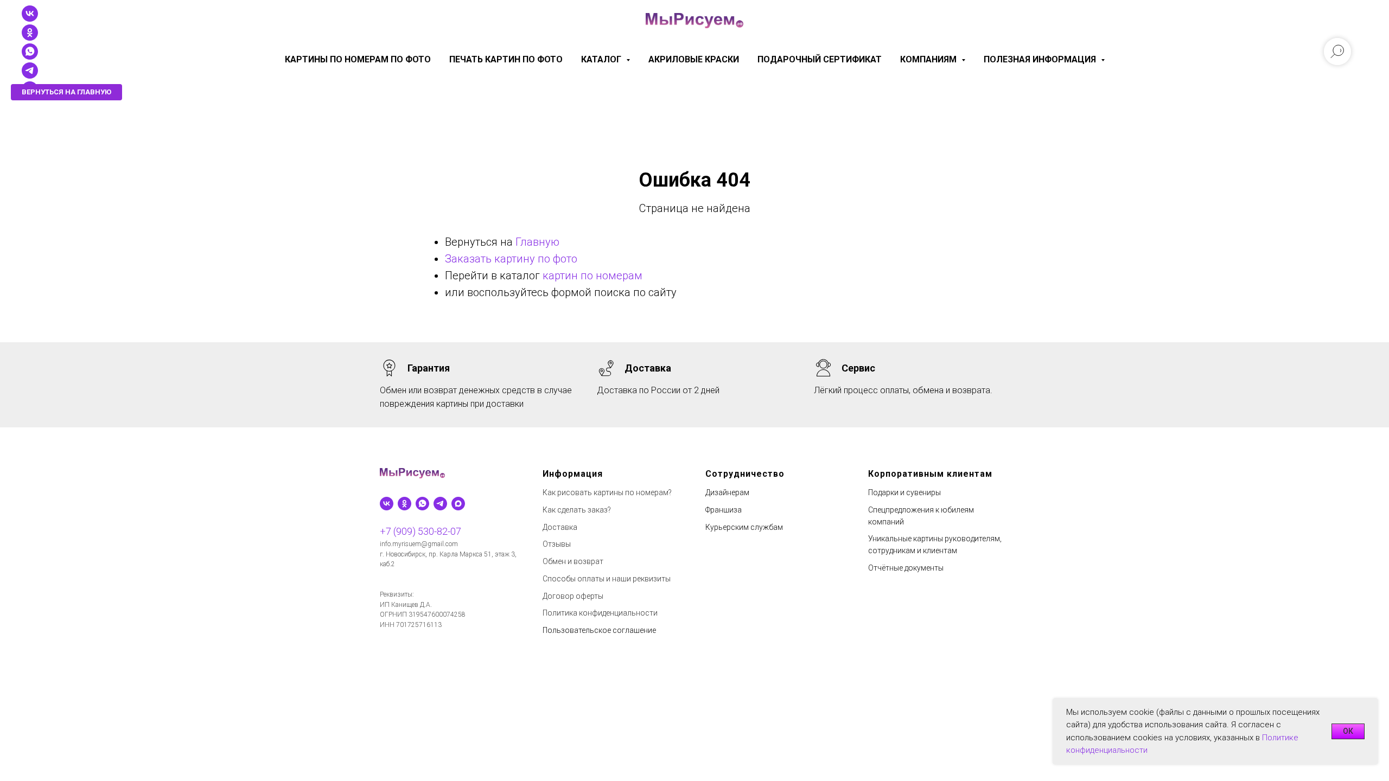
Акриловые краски (693, 59)
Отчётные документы (906, 568)
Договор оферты (573, 596)
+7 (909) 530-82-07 (420, 531)
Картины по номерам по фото (358, 59)
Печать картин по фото (506, 59)
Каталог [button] (602, 59)
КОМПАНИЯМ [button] (929, 59)
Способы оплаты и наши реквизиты (607, 578)
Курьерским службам (744, 527)
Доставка (560, 527)
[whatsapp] (422, 503)
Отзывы (557, 544)
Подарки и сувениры (904, 492)
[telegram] (30, 75)
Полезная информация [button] (1041, 59)
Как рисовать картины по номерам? (607, 492)
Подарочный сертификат (819, 59)
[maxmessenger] (458, 503)
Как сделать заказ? (577, 509)
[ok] (30, 37)
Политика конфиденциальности (600, 613)
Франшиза (723, 509)
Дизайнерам (727, 492)
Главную (537, 241)
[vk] (30, 18)
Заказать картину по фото (511, 258)
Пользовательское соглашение (599, 630)
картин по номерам (592, 275)
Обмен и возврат (573, 561)
